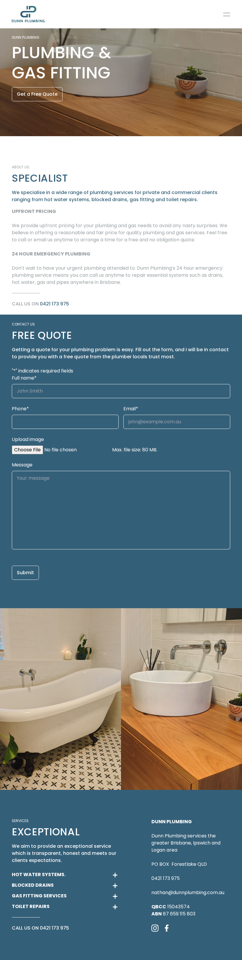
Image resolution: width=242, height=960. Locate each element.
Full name (24, 378)
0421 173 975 (54, 303)
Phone (20, 408)
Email (130, 408)
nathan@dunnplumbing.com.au (187, 892)
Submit (25, 572)
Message (22, 464)
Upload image (28, 439)
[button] (60, 699)
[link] (28, 14)
